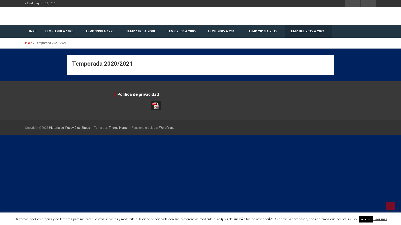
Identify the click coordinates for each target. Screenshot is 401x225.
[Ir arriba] (390, 206)
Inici (32, 31)
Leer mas (380, 219)
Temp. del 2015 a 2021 (307, 31)
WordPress (166, 128)
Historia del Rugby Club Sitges (69, 128)
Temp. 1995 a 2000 (140, 31)
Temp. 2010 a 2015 (262, 31)
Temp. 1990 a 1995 (99, 31)
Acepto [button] (365, 219)
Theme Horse (118, 128)
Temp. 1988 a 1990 (59, 31)
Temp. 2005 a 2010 (222, 31)
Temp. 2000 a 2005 (181, 31)
